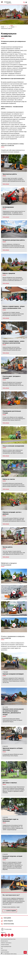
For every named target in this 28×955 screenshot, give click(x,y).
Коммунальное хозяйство (6, 28)
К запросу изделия (11, 910)
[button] (14, 577)
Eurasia (2, 26)
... (7, 26)
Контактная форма (9, 923)
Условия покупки (4, 950)
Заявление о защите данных (6, 942)
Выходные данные (4, 940)
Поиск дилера (7, 918)
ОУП (2, 948)
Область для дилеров (5, 951)
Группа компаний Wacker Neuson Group (8, 939)
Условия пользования (5, 944)
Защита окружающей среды (6, 946)
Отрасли (12, 26)
